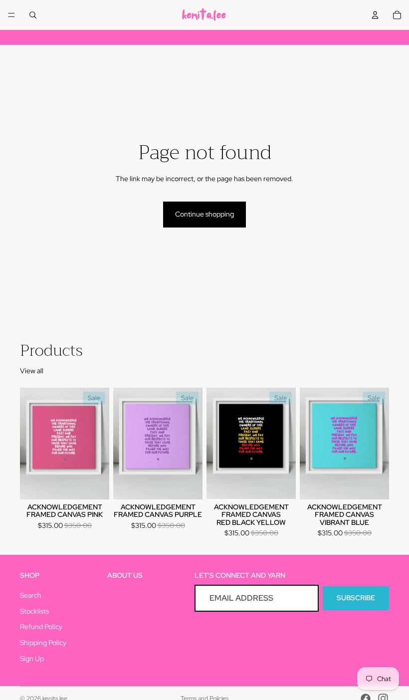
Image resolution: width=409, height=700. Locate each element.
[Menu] (11, 14)
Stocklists (34, 611)
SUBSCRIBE (356, 598)
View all (31, 370)
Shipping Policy (43, 642)
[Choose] (94, 484)
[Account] (375, 15)
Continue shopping (204, 214)
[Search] (33, 15)
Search (30, 595)
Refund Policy (41, 627)
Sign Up (32, 658)
